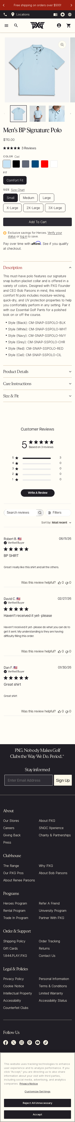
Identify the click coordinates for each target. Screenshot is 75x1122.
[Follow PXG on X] (13, 1042)
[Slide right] (70, 113)
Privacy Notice (29, 1083)
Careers (8, 828)
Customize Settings (37, 1091)
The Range (11, 866)
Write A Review (37, 492)
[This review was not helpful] (66, 583)
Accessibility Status (53, 1000)
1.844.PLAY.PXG (15, 956)
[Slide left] (4, 113)
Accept (37, 1114)
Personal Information (54, 979)
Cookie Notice (13, 986)
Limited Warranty (51, 993)
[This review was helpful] (59, 583)
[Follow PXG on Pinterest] (29, 1042)
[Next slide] (71, 5)
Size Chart (18, 190)
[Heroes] (63, 14)
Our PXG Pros (13, 873)
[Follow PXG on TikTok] (45, 1042)
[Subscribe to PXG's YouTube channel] (37, 1042)
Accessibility (12, 1000)
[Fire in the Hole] (55, 14)
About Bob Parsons (53, 873)
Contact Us (47, 956)
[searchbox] (20, 512)
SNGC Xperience (51, 828)
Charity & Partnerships (55, 835)
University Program (52, 911)
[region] (37, 1087)
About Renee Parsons (19, 880)
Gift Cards (10, 948)
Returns (44, 948)
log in (23, 236)
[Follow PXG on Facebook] (5, 1042)
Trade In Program (15, 918)
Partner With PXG (51, 918)
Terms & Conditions (53, 986)
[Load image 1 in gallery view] (18, 114)
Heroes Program (15, 903)
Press (7, 842)
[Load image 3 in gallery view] (57, 114)
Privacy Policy (13, 979)
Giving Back (12, 835)
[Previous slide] (3, 5)
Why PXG (46, 866)
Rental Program (14, 911)
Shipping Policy (14, 941)
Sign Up (63, 780)
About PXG (47, 821)
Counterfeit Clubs (15, 1008)
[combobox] (56, 522)
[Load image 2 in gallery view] (38, 114)
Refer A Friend (49, 903)
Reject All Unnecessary (37, 1102)
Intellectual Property (17, 993)
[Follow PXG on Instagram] (21, 1042)
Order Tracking (49, 941)
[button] (69, 26)
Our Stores (11, 821)
